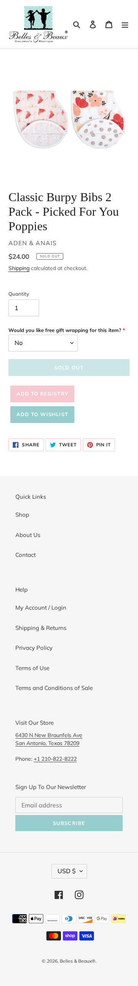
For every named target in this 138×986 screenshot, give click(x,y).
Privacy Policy (34, 647)
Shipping (19, 268)
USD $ (67, 871)
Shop (22, 514)
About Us (27, 535)
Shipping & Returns (40, 627)
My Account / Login (40, 607)
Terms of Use (32, 668)
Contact (25, 554)
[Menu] (125, 24)
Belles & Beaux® (77, 961)
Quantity (18, 294)
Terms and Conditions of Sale (54, 688)
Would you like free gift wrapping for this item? (64, 330)
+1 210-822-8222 (55, 758)
